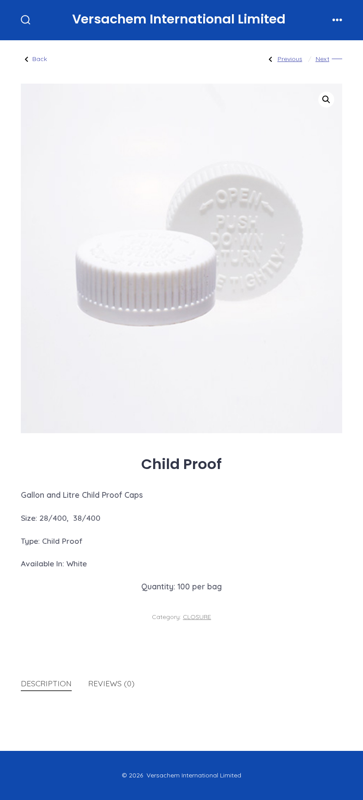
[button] (326, 100)
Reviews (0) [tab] (111, 683)
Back (39, 59)
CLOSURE (197, 617)
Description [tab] (46, 683)
